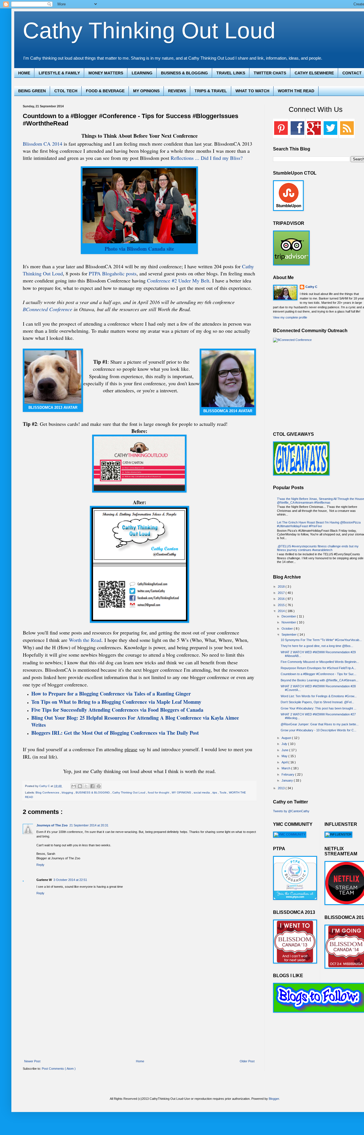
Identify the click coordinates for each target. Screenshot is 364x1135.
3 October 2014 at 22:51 (70, 879)
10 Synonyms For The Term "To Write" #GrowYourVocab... (321, 640)
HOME (24, 73)
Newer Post (32, 1061)
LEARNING (142, 73)
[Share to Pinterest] (99, 786)
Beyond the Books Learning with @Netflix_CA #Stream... (319, 680)
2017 (282, 592)
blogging (68, 792)
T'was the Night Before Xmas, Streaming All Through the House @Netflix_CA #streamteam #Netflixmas (320, 500)
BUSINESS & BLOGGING (184, 73)
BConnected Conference (47, 309)
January (288, 780)
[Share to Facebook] (92, 786)
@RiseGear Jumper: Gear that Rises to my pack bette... (320, 724)
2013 (282, 788)
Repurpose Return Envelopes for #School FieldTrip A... (318, 668)
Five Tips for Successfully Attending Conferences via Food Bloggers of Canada (117, 709)
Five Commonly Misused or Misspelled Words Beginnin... (320, 661)
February (288, 774)
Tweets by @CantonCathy (291, 811)
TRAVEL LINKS (230, 73)
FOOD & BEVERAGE (105, 91)
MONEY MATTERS (105, 73)
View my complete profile (290, 317)
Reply (40, 864)
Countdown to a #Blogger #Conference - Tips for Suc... (318, 674)
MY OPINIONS (146, 91)
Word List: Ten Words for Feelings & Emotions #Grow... (319, 696)
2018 (282, 586)
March (286, 768)
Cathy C (311, 286)
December (289, 616)
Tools (223, 792)
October (288, 628)
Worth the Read (85, 639)
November (289, 622)
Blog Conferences (48, 792)
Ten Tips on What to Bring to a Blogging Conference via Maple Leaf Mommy (116, 701)
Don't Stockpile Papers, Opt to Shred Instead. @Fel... (317, 702)
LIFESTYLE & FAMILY (59, 73)
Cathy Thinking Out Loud (149, 30)
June (285, 750)
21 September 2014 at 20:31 (88, 825)
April (285, 762)
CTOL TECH (65, 91)
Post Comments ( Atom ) (59, 1068)
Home (140, 1061)
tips (215, 792)
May (285, 756)
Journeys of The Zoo (52, 825)
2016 (282, 598)
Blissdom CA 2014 (43, 143)
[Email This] (73, 786)
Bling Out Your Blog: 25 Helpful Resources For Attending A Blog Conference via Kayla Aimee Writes (135, 721)
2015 (282, 605)
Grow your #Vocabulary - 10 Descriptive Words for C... (318, 730)
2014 (282, 611)
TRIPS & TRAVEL (211, 91)
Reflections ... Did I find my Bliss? (207, 157)
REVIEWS (177, 91)
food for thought (159, 792)
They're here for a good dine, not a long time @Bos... (317, 646)
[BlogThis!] (80, 786)
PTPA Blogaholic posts (112, 273)
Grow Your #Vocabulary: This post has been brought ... (318, 708)
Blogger (274, 1098)
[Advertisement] (139, 1017)
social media (202, 792)
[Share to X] (86, 786)
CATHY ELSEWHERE (314, 73)
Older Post (247, 1061)
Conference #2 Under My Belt (178, 280)
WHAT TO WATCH (252, 91)
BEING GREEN (32, 91)
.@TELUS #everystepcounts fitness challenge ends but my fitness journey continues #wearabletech (318, 548)
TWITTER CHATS (270, 73)
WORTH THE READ (296, 91)
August (287, 738)
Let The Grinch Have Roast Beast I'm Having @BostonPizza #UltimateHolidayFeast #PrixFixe (319, 524)
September (289, 634)
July (285, 744)
